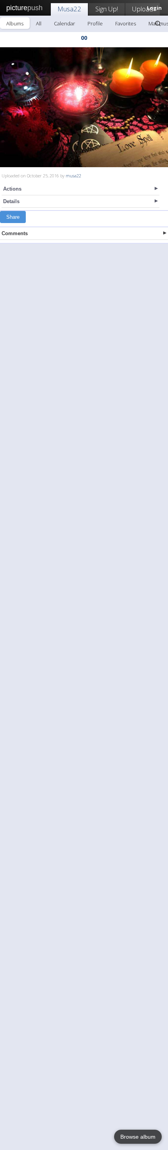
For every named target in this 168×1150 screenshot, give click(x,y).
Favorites (125, 23)
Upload (142, 8)
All (38, 23)
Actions (12, 189)
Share (13, 217)
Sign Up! (106, 8)
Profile (95, 23)
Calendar (64, 23)
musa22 (73, 176)
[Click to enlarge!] (84, 107)
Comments (15, 233)
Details (11, 201)
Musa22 (69, 8)
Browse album (137, 1137)
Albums (14, 23)
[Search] (158, 23)
